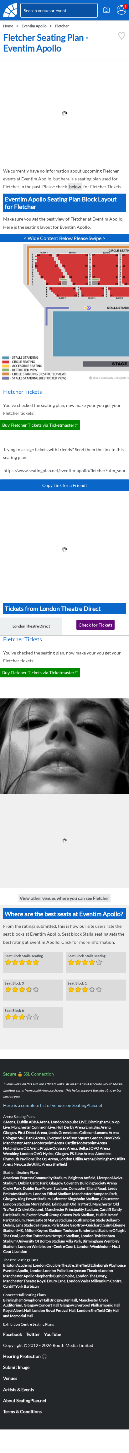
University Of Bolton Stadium (41, 1241)
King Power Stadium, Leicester (42, 1198)
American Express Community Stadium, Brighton (43, 1177)
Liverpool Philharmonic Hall (97, 1305)
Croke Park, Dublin (18, 1188)
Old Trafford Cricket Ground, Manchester (61, 1207)
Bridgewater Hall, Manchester (73, 1300)
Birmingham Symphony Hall (26, 1300)
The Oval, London (17, 1235)
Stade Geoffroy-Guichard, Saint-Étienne (92, 1225)
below (75, 186)
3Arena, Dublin (15, 1121)
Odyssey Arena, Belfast (71, 1148)
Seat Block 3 (14, 983)
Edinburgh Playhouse (108, 1265)
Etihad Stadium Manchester (69, 1193)
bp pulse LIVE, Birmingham (86, 1121)
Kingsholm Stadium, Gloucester (93, 1198)
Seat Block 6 (14, 1010)
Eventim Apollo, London (23, 1270)
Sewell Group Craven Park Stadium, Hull (70, 1214)
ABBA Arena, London (46, 1121)
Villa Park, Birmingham (84, 1241)
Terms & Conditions (22, 1411)
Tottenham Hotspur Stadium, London (63, 1235)
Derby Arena (74, 1127)
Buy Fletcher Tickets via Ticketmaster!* (40, 425)
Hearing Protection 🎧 (25, 1356)
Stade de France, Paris (41, 1225)
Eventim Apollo (34, 26)
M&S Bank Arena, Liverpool (40, 1137)
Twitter (33, 1334)
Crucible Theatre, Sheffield (68, 1265)
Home (8, 26)
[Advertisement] (64, 114)
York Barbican (27, 1286)
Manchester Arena (18, 1142)
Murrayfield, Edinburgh (50, 1204)
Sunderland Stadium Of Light (102, 1230)
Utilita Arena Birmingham (94, 1159)
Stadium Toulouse (63, 1230)
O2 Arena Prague (37, 1148)
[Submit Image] (106, 10)
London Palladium (58, 1270)
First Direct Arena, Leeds (38, 1132)
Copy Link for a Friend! (64, 485)
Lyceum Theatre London (93, 1270)
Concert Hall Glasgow (56, 1305)
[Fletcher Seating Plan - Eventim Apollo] (122, 38)
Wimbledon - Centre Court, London (61, 1246)
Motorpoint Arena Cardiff (55, 1142)
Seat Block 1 (77, 983)
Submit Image (16, 1367)
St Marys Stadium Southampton (69, 1220)
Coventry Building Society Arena (90, 1183)
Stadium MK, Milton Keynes (25, 1230)
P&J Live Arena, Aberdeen (90, 1153)
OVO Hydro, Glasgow (51, 1153)
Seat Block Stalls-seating (24, 956)
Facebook (12, 1334)
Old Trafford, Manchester (91, 1204)
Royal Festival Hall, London (68, 1310)
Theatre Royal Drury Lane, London (51, 1281)
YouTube (52, 1334)
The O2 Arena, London (53, 1159)
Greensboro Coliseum (77, 1132)
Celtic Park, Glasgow (46, 1183)
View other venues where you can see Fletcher (64, 898)
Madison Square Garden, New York (91, 1137)
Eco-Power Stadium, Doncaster (60, 1188)
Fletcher (62, 26)
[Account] (121, 10)
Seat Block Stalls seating (87, 956)
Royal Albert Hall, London (24, 1310)
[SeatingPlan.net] (10, 10)
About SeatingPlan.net (24, 1400)
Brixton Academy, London (24, 1265)
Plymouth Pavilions (18, 1159)
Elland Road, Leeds (101, 1188)
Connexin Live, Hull (47, 1127)
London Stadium (16, 1204)
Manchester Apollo (18, 1276)
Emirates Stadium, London (24, 1193)
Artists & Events (18, 1389)
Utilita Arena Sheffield (49, 1164)
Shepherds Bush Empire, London (62, 1276)
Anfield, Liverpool (98, 1177)
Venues (10, 1378)
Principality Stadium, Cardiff (88, 1209)
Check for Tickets (95, 625)
